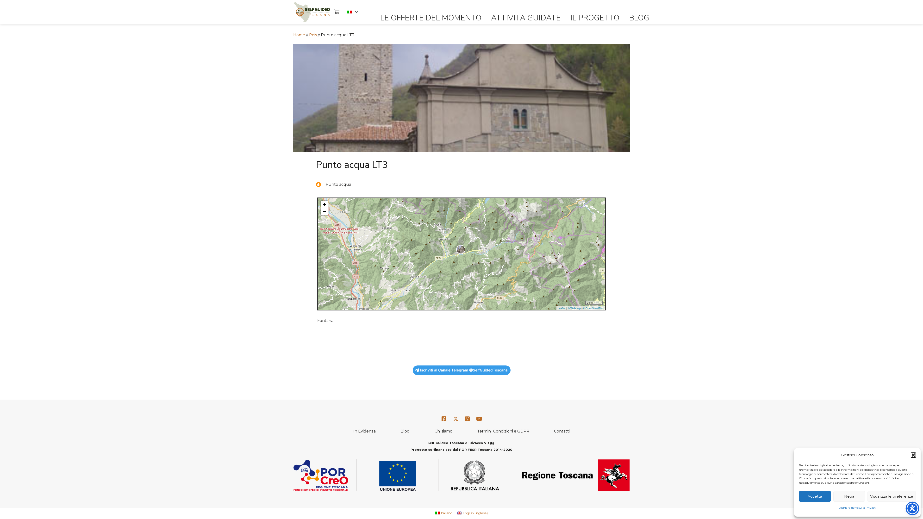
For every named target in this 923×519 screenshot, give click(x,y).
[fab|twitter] (456, 419)
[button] (913, 455)
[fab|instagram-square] (467, 419)
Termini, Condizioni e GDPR (503, 431)
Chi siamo (443, 431)
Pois (313, 35)
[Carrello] (336, 12)
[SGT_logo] (312, 12)
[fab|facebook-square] (444, 419)
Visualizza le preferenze (891, 496)
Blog (405, 431)
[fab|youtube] (479, 419)
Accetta (815, 496)
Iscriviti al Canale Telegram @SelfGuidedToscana (464, 370)
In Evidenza (364, 431)
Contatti (562, 431)
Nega (849, 496)
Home (299, 35)
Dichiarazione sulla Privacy (857, 507)
